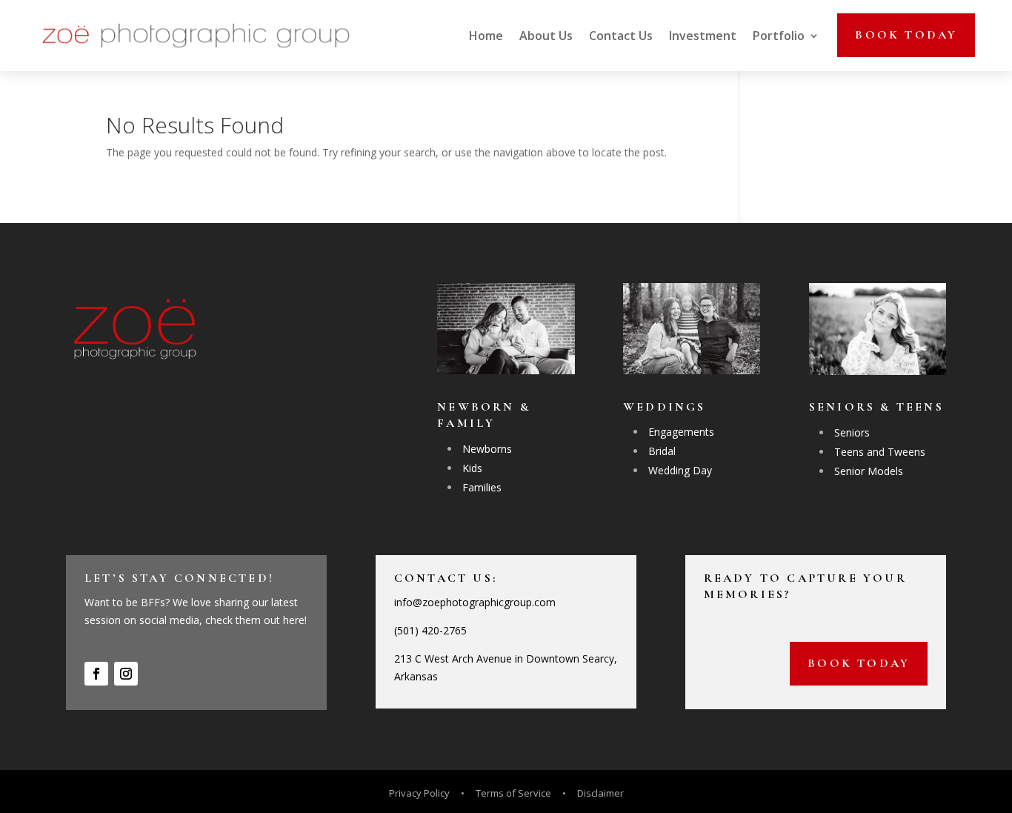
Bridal (662, 451)
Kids (472, 468)
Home (486, 35)
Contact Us (621, 35)
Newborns (487, 449)
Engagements (681, 432)
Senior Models (868, 471)
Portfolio (779, 35)
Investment (702, 35)
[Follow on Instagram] (126, 674)
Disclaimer (600, 793)
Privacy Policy (420, 793)
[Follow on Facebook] (96, 674)
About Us (546, 35)
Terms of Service (513, 793)
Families (482, 487)
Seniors (852, 432)
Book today (906, 34)
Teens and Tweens (879, 452)
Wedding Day (680, 470)
